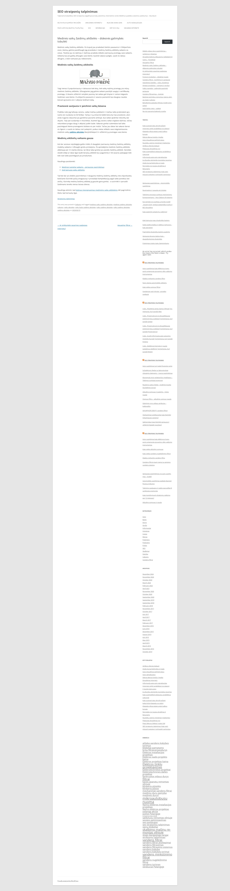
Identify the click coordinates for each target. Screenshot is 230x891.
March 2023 (147, 583)
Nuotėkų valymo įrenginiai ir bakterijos (156, 143)
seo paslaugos (150, 822)
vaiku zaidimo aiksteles (104, 207)
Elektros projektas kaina (155, 761)
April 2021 (146, 588)
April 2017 (146, 617)
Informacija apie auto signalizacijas (155, 157)
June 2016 (146, 629)
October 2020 (147, 594)
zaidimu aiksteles (64, 210)
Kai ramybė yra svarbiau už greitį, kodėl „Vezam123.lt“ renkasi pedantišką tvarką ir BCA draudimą (157, 205)
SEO (89, 28)
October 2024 (147, 580)
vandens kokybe (151, 849)
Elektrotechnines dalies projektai (155, 773)
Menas (145, 537)
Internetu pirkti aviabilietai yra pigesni (156, 128)
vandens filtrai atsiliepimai (157, 842)
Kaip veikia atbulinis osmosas (153, 449)
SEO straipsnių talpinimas (78, 11)
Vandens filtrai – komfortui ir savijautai (156, 80)
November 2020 (148, 591)
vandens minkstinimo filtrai (157, 855)
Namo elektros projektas (156, 809)
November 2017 (148, 609)
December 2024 (148, 574)
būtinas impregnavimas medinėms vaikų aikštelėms (97, 190)
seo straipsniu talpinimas (156, 824)
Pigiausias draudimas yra (151, 149)
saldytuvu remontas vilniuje (157, 817)
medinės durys (151, 795)
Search (145, 38)
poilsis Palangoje (151, 813)
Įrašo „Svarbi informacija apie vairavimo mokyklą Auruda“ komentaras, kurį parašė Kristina (157, 339)
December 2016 (148, 626)
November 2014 (148, 649)
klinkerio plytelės (152, 786)
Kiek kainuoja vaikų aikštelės (73, 170)
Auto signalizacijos (134, 23)
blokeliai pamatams (153, 747)
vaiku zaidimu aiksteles (121, 207)
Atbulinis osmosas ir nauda (152, 502)
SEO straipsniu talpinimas (154, 263)
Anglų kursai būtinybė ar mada (153, 163)
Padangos (146, 540)
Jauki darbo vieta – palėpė (152, 108)
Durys (145, 522)
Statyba (145, 554)
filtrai (146, 779)
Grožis (145, 525)
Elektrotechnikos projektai (157, 769)
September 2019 (148, 600)
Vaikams (78, 204)
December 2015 (148, 632)
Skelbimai (146, 551)
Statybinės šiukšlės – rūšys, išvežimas (156, 83)
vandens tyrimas (151, 864)
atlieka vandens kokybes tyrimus (156, 744)
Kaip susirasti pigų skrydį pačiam (154, 126)
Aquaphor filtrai (125, 225)
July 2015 (146, 637)
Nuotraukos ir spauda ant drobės (154, 190)
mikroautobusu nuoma (155, 800)
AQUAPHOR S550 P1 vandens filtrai (155, 411)
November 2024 (148, 577)
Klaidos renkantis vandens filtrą (154, 278)
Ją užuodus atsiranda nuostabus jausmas (157, 160)
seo (144, 820)
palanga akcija (150, 811)
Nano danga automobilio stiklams (155, 283)
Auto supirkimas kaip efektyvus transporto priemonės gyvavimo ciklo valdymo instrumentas (157, 271)
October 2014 (147, 652)
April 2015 (146, 643)
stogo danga (149, 835)
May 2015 (146, 640)
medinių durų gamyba (155, 793)
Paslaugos (146, 543)
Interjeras (146, 531)
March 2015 (147, 646)
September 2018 (148, 603)
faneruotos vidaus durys (156, 776)
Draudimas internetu (93, 23)
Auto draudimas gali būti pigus (153, 140)
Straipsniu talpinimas (66, 199)
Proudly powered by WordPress (68, 881)
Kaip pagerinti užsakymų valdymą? (155, 212)
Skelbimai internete (131, 28)
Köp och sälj (114, 28)
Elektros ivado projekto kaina (155, 758)
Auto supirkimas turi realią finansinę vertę (157, 366)
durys (164, 750)
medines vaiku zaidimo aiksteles (101, 204)
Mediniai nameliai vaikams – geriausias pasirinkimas (83, 167)
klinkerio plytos (151, 788)
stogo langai (162, 835)
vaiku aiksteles (69, 207)
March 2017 (147, 620)
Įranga (145, 534)
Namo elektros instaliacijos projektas (157, 805)
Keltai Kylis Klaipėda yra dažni (69, 23)
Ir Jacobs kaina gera (114, 23)
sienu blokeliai (150, 826)
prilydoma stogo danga (150, 816)
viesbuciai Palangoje (153, 866)
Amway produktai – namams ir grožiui (156, 85)
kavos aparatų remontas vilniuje (156, 783)
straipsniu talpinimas (154, 837)
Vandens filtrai (148, 560)
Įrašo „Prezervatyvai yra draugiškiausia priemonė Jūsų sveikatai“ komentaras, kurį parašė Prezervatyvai (157, 329)
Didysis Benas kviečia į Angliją (153, 137)
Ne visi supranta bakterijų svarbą (154, 111)
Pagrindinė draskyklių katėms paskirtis (156, 232)
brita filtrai (148, 750)
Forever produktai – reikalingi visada (155, 77)
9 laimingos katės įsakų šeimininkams (156, 243)
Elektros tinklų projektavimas (152, 765)
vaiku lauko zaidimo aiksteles (85, 207)
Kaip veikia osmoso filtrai (151, 287)
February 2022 (148, 586)
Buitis (145, 520)
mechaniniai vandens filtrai (157, 790)
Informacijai (100, 28)
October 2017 (147, 611)
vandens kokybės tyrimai (156, 851)
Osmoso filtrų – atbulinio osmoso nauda (157, 399)
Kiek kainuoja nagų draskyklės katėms (156, 220)
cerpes (157, 750)
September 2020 (148, 597)
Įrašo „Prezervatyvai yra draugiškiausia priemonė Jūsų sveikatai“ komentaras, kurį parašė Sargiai (157, 319)
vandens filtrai (152, 840)
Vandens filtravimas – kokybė (153, 94)
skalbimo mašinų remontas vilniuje (157, 830)
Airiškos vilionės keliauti (151, 146)
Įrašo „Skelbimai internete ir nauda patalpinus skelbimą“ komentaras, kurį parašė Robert (156, 349)
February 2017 (148, 623)
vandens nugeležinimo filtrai (155, 861)
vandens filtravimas (153, 844)
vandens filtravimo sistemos (157, 847)
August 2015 (147, 634)
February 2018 (148, 606)
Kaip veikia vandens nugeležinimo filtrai (157, 454)
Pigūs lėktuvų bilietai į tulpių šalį (70, 28)
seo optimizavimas (156, 820)
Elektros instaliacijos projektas (153, 753)
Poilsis (145, 545)
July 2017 (146, 614)
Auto (144, 517)
